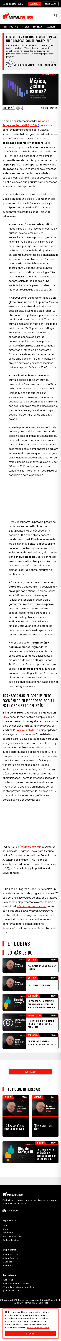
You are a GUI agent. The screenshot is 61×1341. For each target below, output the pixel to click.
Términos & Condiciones (36, 1302)
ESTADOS (25, 26)
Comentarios (30, 1071)
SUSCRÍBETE (35, 3)
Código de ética (11, 1240)
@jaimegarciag (30, 846)
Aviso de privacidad (12, 1236)
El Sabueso (8, 1261)
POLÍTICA (13, 26)
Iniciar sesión (50, 3)
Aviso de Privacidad (38, 1327)
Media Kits (13, 1210)
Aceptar (30, 1333)
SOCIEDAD (37, 26)
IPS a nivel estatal (24, 730)
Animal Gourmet (11, 1258)
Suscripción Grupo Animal (16, 1283)
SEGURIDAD (51, 26)
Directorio (8, 1232)
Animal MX (8, 1265)
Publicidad (8, 1279)
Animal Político (10, 1254)
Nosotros (7, 1229)
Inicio (5, 1225)
